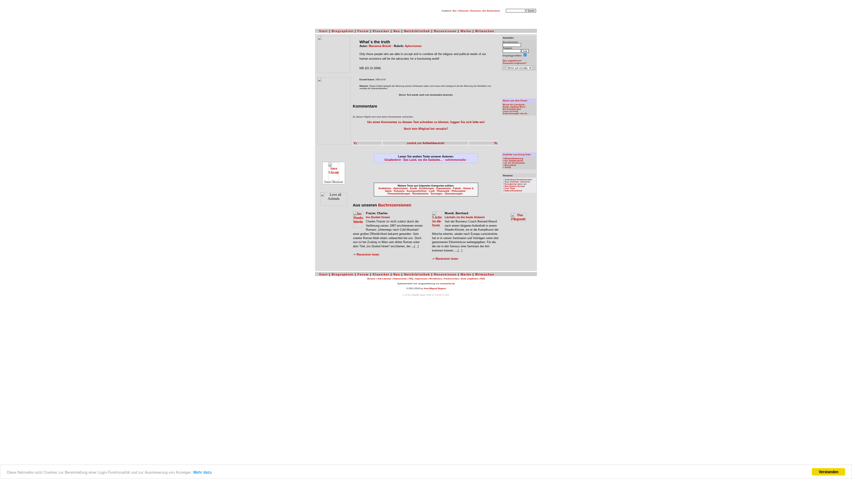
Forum (363, 31)
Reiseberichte (420, 193)
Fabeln (457, 188)
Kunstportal (511, 184)
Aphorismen (413, 46)
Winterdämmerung (514, 158)
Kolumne (399, 191)
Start (323, 31)
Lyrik (432, 191)
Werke (466, 31)
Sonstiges (436, 193)
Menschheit (510, 165)
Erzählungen (426, 188)
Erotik (413, 188)
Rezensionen (445, 31)
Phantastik (443, 191)
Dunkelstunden (524, 180)
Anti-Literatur (384, 278)
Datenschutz (400, 278)
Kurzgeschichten (417, 191)
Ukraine (371, 278)
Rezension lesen (368, 254)
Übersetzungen (454, 193)
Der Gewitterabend (514, 161)
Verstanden (828, 471)
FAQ (411, 278)
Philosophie (458, 191)
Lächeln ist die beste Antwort (465, 217)
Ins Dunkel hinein (378, 217)
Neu (455, 11)
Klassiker (381, 31)
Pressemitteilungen (399, 193)
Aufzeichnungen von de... (516, 113)
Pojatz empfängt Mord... (515, 107)
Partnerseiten (451, 278)
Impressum (421, 278)
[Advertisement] (426, 173)
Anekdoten (384, 188)
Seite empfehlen (469, 278)
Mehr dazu (202, 472)
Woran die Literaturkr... (515, 105)
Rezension (475, 11)
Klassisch (463, 11)
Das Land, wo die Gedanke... (423, 159)
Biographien (342, 31)
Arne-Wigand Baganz (435, 288)
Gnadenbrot (393, 159)
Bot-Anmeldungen (512, 109)
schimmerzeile (455, 159)
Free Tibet (510, 188)
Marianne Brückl (380, 46)
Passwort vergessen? (515, 63)
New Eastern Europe (515, 186)
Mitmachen (484, 31)
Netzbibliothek (417, 31)
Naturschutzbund (513, 191)
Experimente (443, 188)
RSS (482, 278)
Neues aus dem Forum (515, 100)
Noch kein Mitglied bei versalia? (426, 128)
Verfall (508, 167)
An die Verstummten (515, 163)
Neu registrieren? (512, 60)
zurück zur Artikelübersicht (425, 143)
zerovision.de (447, 283)
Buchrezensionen (394, 205)
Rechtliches (435, 278)
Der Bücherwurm (491, 11)
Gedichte (514, 182)
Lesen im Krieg (510, 111)
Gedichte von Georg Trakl (517, 154)
